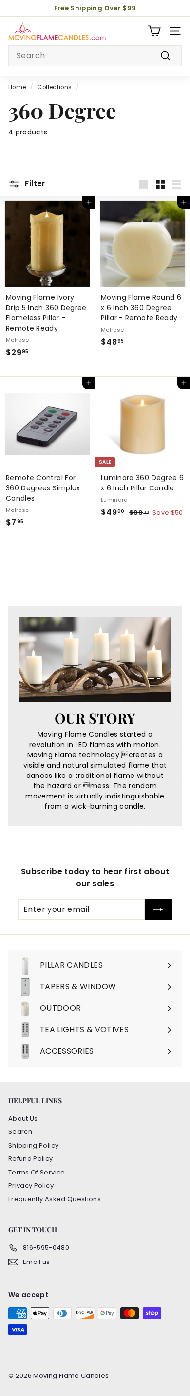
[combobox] (95, 55)
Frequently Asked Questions (54, 1199)
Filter (34, 183)
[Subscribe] (158, 909)
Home (17, 87)
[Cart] (154, 31)
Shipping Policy (33, 1145)
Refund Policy (30, 1158)
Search (20, 1131)
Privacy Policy (31, 1185)
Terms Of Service (36, 1172)
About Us (23, 1118)
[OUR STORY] (95, 660)
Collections (54, 87)
